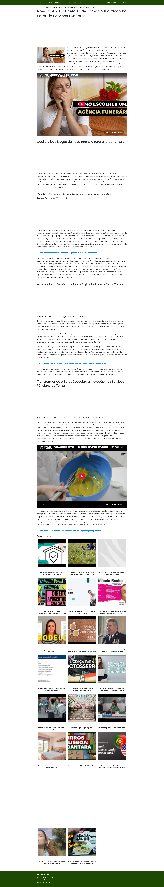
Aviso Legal (41, 880)
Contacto (123, 3)
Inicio (50, 3)
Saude (82, 3)
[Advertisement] (82, 32)
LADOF (40, 2)
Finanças (91, 3)
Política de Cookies (43, 883)
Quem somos (111, 3)
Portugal (58, 3)
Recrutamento (71, 3)
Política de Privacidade (45, 877)
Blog (101, 3)
